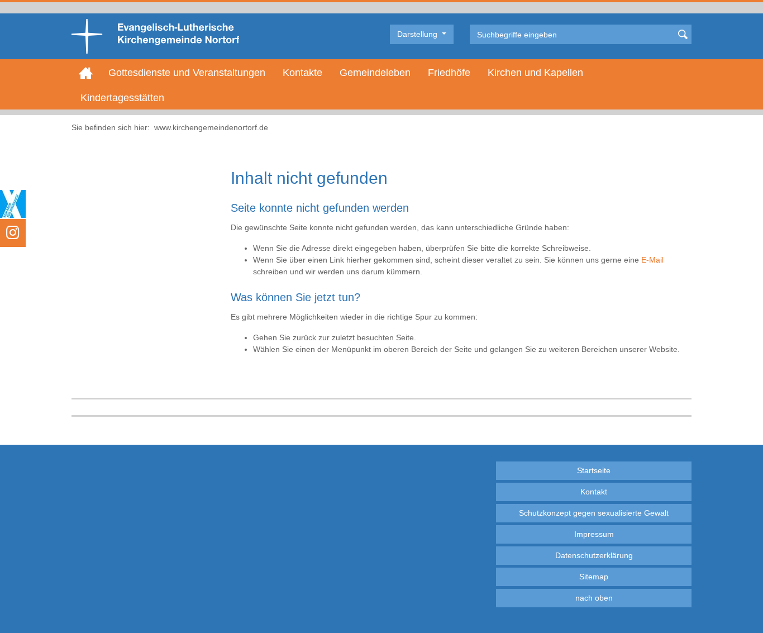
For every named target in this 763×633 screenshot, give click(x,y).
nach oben (594, 597)
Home (85, 72)
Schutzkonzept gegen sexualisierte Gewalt (594, 512)
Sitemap (593, 576)
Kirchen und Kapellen (535, 72)
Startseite (594, 470)
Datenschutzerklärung (594, 555)
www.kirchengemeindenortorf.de (211, 127)
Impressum (594, 534)
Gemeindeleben (375, 72)
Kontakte (302, 72)
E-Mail (652, 259)
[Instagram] (13, 233)
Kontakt (593, 491)
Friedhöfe (449, 72)
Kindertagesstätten (122, 97)
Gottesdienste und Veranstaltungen (186, 72)
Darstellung (418, 34)
